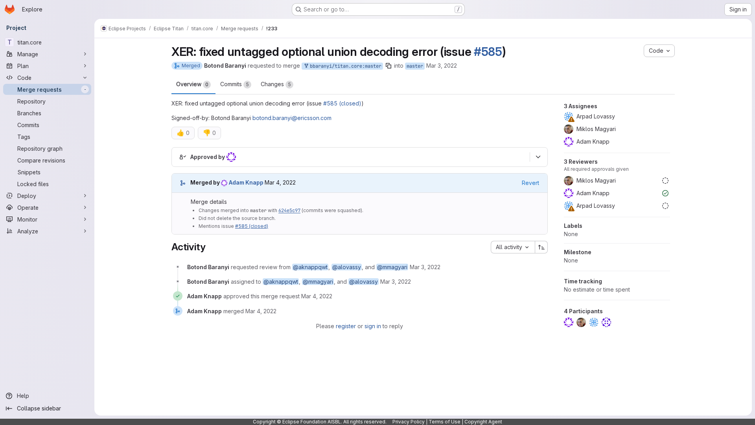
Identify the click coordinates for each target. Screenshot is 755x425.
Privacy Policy (408, 422)
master (415, 66)
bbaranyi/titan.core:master (344, 66)
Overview (192, 84)
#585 (488, 51)
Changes (276, 84)
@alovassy (346, 267)
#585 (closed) (342, 103)
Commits (234, 84)
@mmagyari (392, 267)
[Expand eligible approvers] (538, 157)
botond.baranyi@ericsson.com (291, 118)
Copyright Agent (483, 422)
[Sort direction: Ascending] (541, 247)
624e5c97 (289, 210)
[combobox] (513, 247)
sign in (373, 326)
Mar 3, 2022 (441, 65)
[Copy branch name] (388, 65)
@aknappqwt (310, 267)
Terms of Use (444, 422)
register (346, 326)
